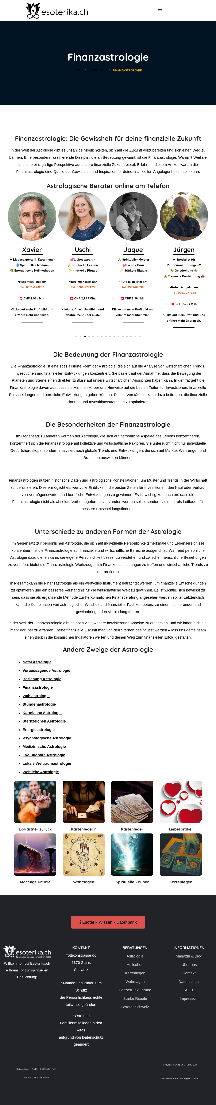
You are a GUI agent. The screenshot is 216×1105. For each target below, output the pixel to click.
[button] (159, 10)
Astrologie (98, 70)
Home (78, 70)
